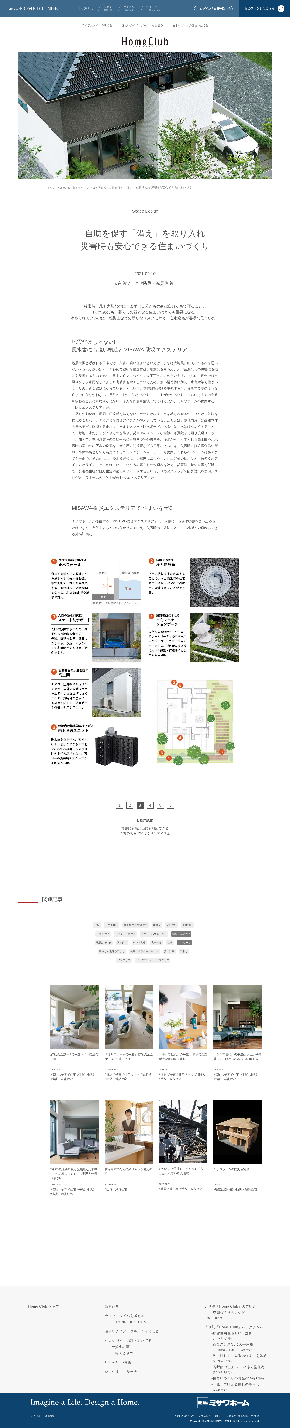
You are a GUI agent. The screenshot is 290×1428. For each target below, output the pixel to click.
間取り (184, 951)
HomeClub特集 (66, 187)
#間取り (91, 1074)
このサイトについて (184, 1416)
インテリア (124, 960)
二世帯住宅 (111, 925)
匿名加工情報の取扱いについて (244, 1416)
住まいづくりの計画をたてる (190, 25)
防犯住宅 (122, 942)
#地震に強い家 (169, 1189)
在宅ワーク (184, 942)
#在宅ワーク (127, 283)
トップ (51, 187)
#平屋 (81, 1074)
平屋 (97, 925)
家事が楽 (156, 942)
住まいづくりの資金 (238, 1378)
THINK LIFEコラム (131, 1322)
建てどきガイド (128, 1353)
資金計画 (169, 951)
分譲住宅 (171, 925)
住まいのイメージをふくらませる (142, 25)
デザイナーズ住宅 (125, 933)
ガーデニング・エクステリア (152, 960)
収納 (169, 942)
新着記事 (112, 1306)
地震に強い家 (103, 942)
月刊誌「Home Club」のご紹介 (230, 1306)
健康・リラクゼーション (144, 951)
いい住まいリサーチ (121, 1371)
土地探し (187, 925)
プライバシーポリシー (211, 1416)
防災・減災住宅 (181, 933)
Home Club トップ (43, 1306)
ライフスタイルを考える (97, 25)
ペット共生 (139, 942)
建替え (157, 925)
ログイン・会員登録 (44, 1416)
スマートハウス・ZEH (154, 933)
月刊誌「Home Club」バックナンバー (236, 1327)
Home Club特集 (118, 1362)
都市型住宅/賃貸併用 (135, 925)
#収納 (54, 1074)
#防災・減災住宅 (157, 283)
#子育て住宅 (67, 1074)
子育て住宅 (103, 933)
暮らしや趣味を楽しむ (112, 951)
